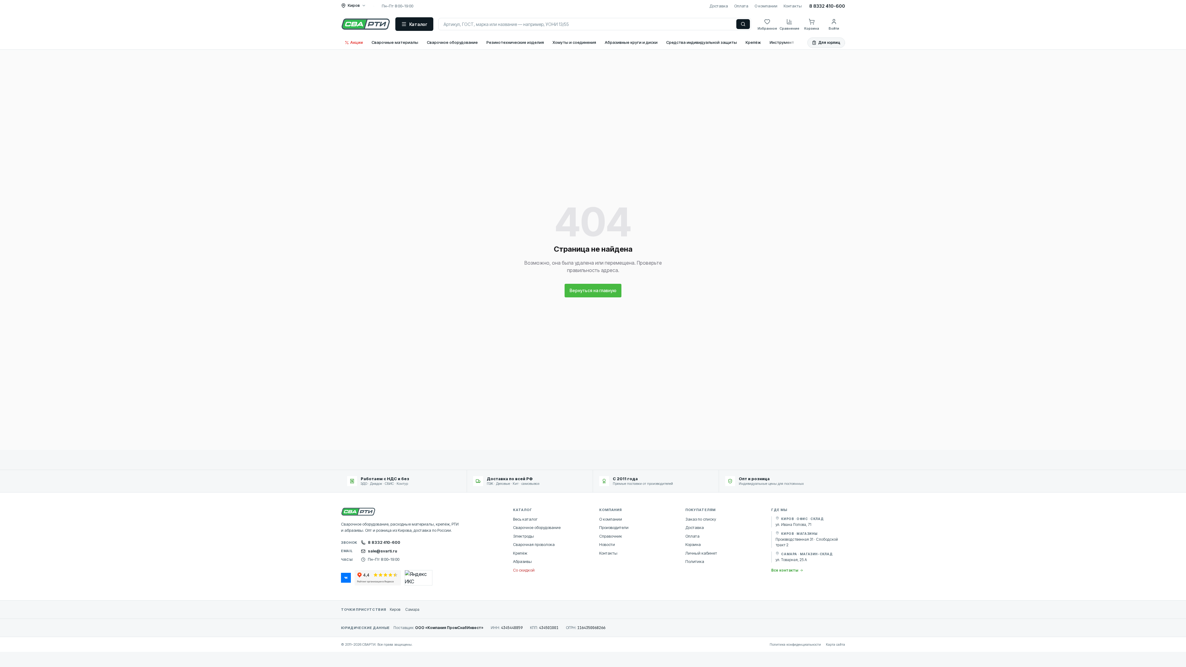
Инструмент (782, 42)
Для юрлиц (829, 42)
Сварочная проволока (534, 544)
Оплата (741, 5)
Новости (607, 544)
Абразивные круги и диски (631, 42)
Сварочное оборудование (452, 42)
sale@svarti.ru (382, 550)
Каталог (418, 24)
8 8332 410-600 (827, 6)
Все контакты (784, 570)
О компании (766, 5)
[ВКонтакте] (346, 578)
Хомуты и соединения (574, 42)
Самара (412, 609)
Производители (614, 527)
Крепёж (753, 42)
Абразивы (522, 561)
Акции (356, 42)
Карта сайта (835, 644)
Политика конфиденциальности (795, 644)
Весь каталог (525, 519)
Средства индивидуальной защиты (701, 42)
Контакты (793, 5)
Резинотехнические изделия (515, 42)
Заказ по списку (700, 519)
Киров (395, 609)
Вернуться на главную (593, 290)
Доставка (718, 5)
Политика (694, 561)
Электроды (523, 536)
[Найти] (743, 24)
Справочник (610, 536)
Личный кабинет (701, 553)
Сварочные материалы (395, 42)
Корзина (693, 544)
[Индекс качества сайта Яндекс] (418, 577)
